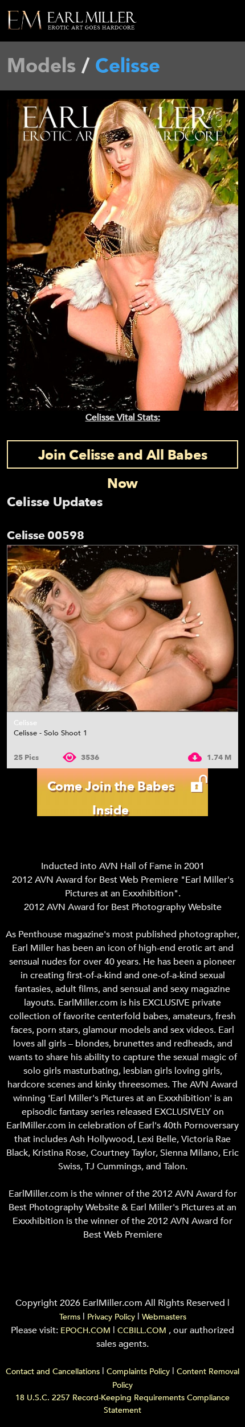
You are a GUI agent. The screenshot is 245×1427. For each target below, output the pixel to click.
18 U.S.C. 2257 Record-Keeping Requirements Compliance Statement (122, 1404)
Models (41, 66)
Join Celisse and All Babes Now (122, 457)
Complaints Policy (138, 1371)
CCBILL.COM (143, 1330)
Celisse (25, 723)
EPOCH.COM (85, 1330)
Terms (69, 1317)
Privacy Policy (111, 1317)
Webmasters (164, 1317)
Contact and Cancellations (53, 1371)
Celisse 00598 (45, 535)
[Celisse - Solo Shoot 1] (122, 628)
